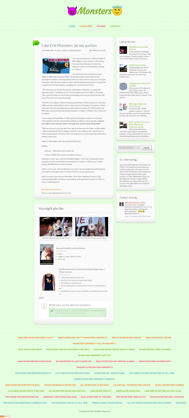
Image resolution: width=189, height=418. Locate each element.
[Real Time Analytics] (5, 417)
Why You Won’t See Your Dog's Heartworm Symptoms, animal (139, 124)
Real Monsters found (137, 65)
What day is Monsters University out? (138, 105)
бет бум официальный (51, 189)
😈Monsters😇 (94, 11)
